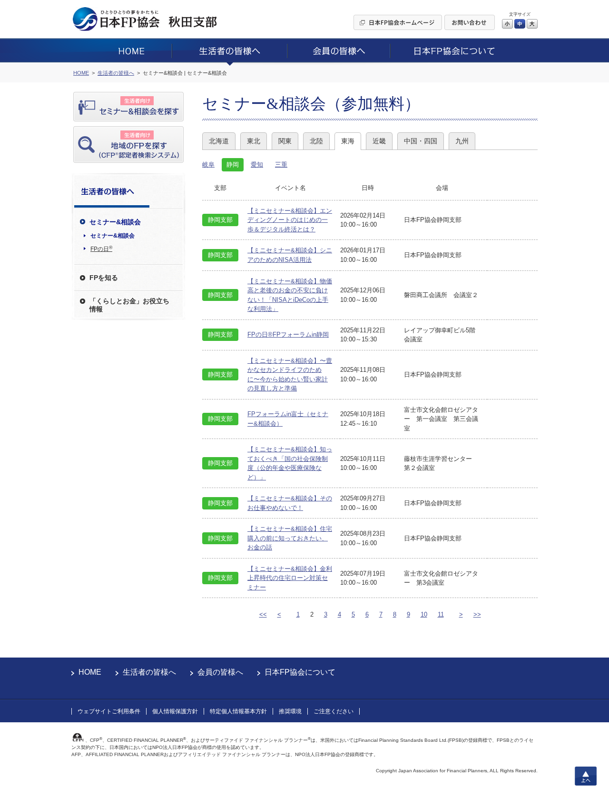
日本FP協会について (300, 672)
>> (477, 614)
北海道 (219, 141)
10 (424, 614)
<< (263, 614)
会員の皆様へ (220, 672)
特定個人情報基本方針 (238, 711)
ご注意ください (334, 711)
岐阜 (208, 164)
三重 (281, 164)
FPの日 (101, 248)
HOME (90, 672)
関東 (285, 141)
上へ (585, 776)
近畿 (379, 141)
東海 (347, 141)
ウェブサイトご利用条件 (109, 711)
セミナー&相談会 (112, 235)
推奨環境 (290, 711)
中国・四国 (420, 141)
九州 (462, 141)
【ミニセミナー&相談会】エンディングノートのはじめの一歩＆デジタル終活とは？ (289, 220)
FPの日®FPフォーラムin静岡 (288, 334)
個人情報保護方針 (175, 711)
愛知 (257, 164)
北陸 (316, 141)
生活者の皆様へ (149, 672)
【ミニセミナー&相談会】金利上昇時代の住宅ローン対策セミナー (289, 578)
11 (441, 614)
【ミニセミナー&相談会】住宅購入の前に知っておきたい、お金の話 (289, 538)
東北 (253, 141)
